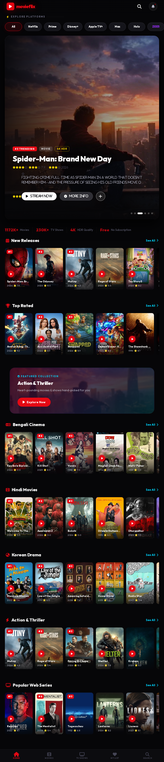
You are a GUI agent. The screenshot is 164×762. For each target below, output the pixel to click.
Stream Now (41, 196)
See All (150, 240)
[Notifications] (153, 6)
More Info (78, 196)
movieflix (25, 6)
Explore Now (36, 402)
